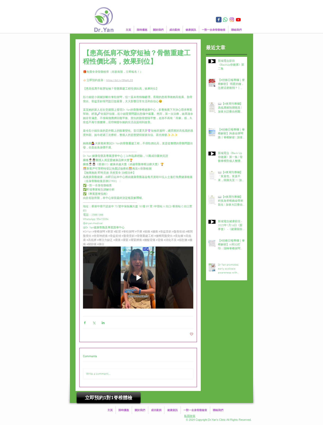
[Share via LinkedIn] (103, 322)
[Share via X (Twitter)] (94, 322)
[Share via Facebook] (85, 322)
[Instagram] (232, 19)
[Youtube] (238, 19)
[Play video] (138, 278)
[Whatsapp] (225, 19)
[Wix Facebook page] (219, 19)
